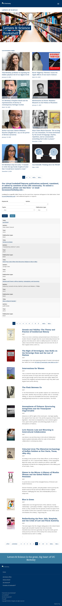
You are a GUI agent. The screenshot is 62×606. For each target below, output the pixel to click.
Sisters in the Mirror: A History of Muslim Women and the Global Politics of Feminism (40, 474)
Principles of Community (9, 585)
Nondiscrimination (6, 597)
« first (8, 544)
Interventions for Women (33, 368)
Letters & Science (10, 9)
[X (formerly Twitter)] (3, 569)
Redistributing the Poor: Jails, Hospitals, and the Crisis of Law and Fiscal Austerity (40, 519)
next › (35, 177)
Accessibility (5, 595)
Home (4, 572)
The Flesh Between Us (32, 387)
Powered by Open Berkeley (8, 593)
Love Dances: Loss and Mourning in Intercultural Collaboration (37, 430)
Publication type (41, 207)
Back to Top (57, 604)
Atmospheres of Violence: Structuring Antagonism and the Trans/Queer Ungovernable (38, 408)
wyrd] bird (5, 222)
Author (28, 201)
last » (40, 177)
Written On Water (8, 242)
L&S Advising (6, 582)
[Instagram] (9, 569)
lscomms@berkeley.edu (13, 190)
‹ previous (15, 544)
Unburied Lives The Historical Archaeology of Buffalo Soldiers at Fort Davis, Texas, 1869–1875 (41, 451)
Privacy (4, 599)
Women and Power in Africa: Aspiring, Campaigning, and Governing (21, 281)
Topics (4, 207)
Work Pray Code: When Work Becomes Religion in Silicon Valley (20, 261)
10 (43, 544)
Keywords (5, 201)
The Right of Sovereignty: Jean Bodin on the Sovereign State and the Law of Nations (39, 352)
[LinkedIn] (6, 569)
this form (27, 187)
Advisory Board (6, 579)
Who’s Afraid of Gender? (9, 301)
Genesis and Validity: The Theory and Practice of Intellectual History (38, 330)
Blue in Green (28, 499)
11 (47, 544)
